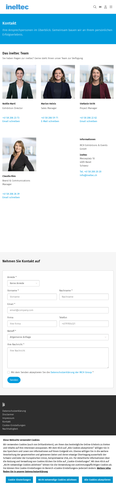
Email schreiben (11, 121)
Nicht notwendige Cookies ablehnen (57, 479)
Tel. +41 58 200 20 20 (90, 171)
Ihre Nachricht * (15, 344)
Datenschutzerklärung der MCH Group (71, 372)
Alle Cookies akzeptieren (97, 479)
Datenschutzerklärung (14, 410)
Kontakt (6, 421)
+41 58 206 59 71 (49, 117)
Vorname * (13, 290)
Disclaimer (8, 414)
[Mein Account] (105, 7)
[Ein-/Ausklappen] (111, 7)
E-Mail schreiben (50, 121)
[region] (58, 460)
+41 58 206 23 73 (10, 117)
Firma (10, 317)
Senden (14, 379)
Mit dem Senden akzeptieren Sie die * (52, 372)
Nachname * (65, 290)
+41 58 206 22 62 (88, 117)
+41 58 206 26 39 (11, 193)
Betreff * (11, 331)
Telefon (63, 317)
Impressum (8, 418)
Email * (11, 304)
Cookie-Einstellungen (13, 425)
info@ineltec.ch (88, 175)
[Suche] (95, 7)
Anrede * (12, 277)
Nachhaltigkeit (10, 428)
